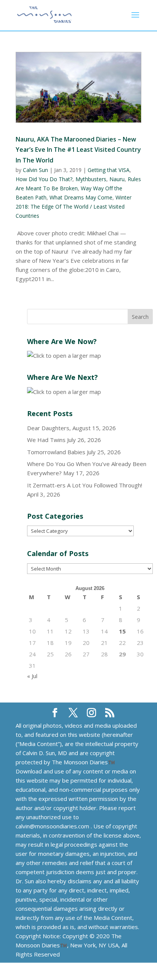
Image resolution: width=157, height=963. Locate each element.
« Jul (32, 676)
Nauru (117, 179)
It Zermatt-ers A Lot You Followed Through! (84, 485)
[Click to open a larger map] (64, 355)
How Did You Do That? (44, 179)
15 (122, 631)
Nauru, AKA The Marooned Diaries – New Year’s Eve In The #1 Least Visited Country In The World (78, 149)
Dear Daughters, (49, 428)
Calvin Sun (35, 170)
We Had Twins (46, 440)
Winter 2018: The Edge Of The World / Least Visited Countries (73, 206)
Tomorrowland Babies (56, 452)
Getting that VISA (109, 170)
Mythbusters (90, 179)
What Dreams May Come (81, 197)
